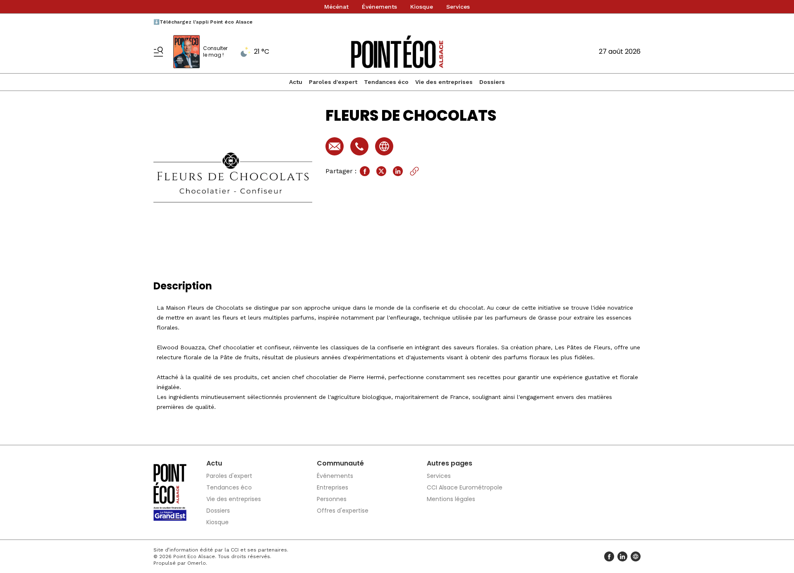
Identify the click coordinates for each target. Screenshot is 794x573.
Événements (379, 6)
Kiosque (421, 6)
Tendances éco (386, 82)
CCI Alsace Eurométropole (464, 487)
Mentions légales (451, 499)
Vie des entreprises (444, 82)
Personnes (332, 499)
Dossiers (492, 82)
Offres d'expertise (342, 510)
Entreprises (332, 487)
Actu (295, 82)
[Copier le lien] (414, 171)
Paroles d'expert (333, 82)
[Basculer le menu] (158, 52)
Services (458, 6)
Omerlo (196, 563)
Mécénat (336, 6)
